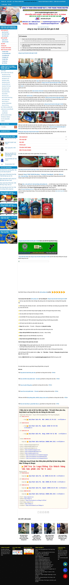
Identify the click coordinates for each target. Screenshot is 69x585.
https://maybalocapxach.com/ (32, 453)
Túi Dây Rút (4, 61)
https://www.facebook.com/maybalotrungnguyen (37, 454)
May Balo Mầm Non (6, 84)
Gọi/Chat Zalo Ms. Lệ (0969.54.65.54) (42, 476)
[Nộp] (15, 127)
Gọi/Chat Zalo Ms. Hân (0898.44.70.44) (42, 482)
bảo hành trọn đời (60, 191)
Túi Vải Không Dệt (6, 53)
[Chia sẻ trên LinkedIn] (48, 512)
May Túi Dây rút (5, 101)
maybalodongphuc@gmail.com (44, 560)
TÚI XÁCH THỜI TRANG (25, 147)
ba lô (31, 184)
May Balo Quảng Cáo (6, 76)
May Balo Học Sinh (6, 82)
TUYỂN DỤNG (4, 4)
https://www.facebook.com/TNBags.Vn (35, 505)
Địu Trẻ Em (4, 63)
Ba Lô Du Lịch (5, 36)
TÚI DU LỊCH (22, 144)
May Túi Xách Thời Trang (7, 97)
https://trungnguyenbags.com (45, 567)
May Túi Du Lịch (5, 95)
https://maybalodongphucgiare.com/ (33, 451)
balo (38, 81)
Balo (22, 176)
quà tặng (25, 176)
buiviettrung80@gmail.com (27, 189)
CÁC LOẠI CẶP (22, 139)
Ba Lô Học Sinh (5, 34)
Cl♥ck (53, 372)
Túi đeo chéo (5, 51)
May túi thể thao (5, 105)
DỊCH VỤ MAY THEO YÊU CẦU (30, 1)
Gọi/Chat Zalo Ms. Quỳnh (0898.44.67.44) (43, 488)
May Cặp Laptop (5, 89)
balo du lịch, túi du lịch (37, 91)
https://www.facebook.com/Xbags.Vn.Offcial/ (36, 500)
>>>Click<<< (60, 441)
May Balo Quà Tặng (6, 74)
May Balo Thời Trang (6, 86)
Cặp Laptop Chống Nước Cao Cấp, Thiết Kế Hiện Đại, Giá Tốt (8, 175)
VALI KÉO (21, 142)
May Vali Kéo (4, 93)
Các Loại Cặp (4, 37)
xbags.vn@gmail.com (29, 497)
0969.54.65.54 (25, 473)
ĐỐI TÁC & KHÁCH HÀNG (6, 114)
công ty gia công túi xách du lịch (31, 131)
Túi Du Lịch (3, 45)
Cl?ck (58, 378)
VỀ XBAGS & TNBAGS (5, 116)
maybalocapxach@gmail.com (44, 557)
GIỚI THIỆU (9, 1)
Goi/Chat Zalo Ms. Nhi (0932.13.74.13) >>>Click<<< (47, 419)
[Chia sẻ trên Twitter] (41, 512)
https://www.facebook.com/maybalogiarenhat (36, 456)
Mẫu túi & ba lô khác (6, 49)
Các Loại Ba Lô (4, 30)
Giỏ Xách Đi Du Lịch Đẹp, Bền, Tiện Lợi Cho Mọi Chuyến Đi (8, 170)
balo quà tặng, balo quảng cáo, (40, 184)
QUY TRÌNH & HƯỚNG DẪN (18, 1)
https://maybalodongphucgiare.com (46, 564)
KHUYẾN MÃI (5, 113)
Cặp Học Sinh (5, 41)
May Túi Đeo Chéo (5, 99)
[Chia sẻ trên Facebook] (38, 512)
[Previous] (18, 533)
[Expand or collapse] (66, 36)
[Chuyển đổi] (66, 137)
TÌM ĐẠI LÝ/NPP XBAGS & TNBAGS (45, 1)
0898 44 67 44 (25, 485)
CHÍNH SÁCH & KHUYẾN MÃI (59, 1)
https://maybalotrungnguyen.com (45, 566)
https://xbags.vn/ (28, 498)
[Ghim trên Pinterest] (46, 512)
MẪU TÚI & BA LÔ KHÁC (25, 150)
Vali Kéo (3, 43)
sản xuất (27, 184)
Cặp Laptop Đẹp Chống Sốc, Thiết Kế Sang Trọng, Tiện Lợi (8, 183)
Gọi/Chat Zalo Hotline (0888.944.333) (42, 441)
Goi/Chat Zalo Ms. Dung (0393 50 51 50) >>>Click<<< (48, 433)
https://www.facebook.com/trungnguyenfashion (37, 458)
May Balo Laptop (5, 80)
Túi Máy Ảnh (5, 59)
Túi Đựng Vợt (5, 57)
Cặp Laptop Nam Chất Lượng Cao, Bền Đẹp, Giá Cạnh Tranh (8, 179)
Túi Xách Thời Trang (6, 47)
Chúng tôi (20, 131)
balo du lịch (29, 95)
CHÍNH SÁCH (5, 111)
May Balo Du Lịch (5, 78)
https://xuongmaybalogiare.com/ (45, 562)
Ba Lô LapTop (5, 32)
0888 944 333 (27, 438)
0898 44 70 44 (25, 479)
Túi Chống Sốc (5, 55)
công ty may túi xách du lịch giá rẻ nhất (27, 53)
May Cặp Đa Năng (6, 91)
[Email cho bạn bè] (43, 512)
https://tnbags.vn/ (29, 503)
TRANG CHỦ (3, 1)
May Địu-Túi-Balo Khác (6, 103)
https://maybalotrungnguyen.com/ (32, 449)
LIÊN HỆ (9, 4)
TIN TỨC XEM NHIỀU (5, 118)
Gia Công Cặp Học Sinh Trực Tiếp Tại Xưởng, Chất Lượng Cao (8, 188)
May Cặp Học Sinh (6, 88)
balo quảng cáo (43, 292)
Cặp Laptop (5, 39)
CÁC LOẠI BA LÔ (23, 137)
